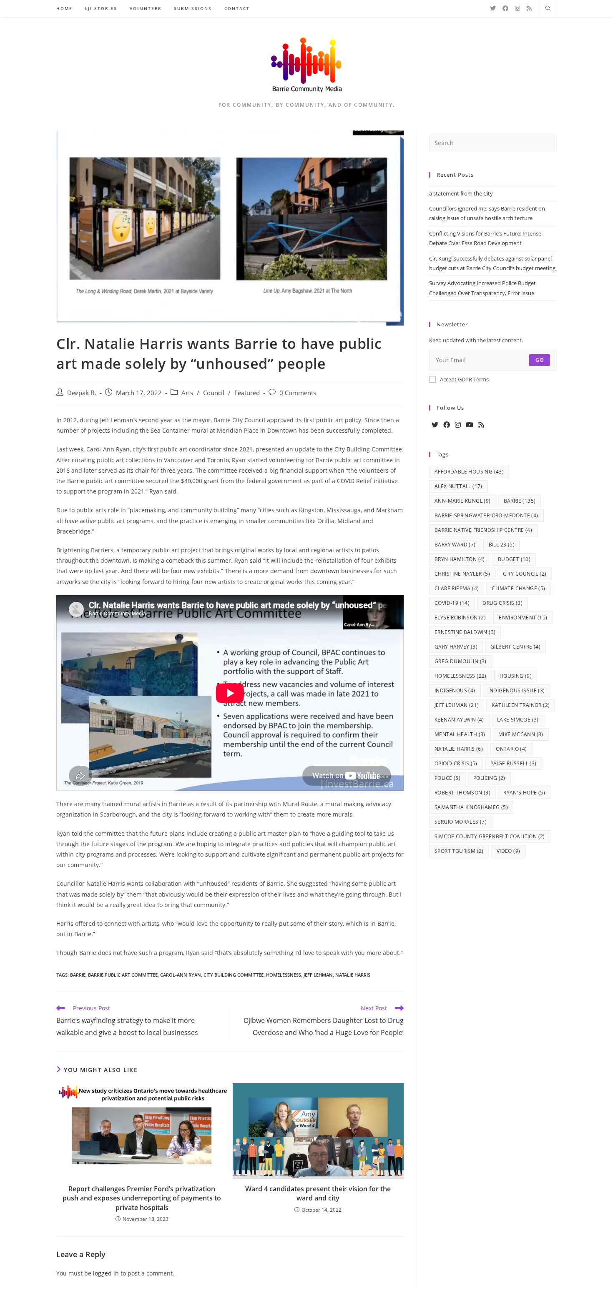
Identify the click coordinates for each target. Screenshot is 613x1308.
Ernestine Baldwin (465, 632)
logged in (106, 1273)
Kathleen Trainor (521, 705)
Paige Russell (513, 763)
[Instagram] (458, 425)
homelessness (283, 975)
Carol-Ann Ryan (180, 975)
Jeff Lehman (318, 975)
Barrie (77, 975)
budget (514, 559)
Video (508, 850)
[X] (435, 425)
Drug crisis (502, 602)
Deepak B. (81, 393)
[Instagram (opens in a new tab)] (517, 8)
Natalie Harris (352, 975)
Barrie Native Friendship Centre (483, 530)
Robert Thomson (462, 792)
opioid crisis (456, 763)
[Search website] (548, 8)
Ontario (511, 748)
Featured (247, 393)
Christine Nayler (462, 573)
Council (213, 393)
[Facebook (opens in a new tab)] (505, 8)
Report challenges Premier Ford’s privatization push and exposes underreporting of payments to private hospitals (142, 1198)
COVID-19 (452, 602)
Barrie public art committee (123, 975)
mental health (460, 734)
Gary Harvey (456, 646)
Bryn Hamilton (460, 559)
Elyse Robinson (460, 617)
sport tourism (459, 850)
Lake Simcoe (518, 719)
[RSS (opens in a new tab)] (529, 8)
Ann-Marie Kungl (463, 500)
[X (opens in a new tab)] (493, 8)
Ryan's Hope (524, 792)
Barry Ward (455, 544)
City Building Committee (233, 975)
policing (489, 778)
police (447, 778)
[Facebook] (446, 425)
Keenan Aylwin (459, 719)
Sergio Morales (461, 821)
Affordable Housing (469, 471)
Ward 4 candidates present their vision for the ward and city (318, 1193)
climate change (518, 588)
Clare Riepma (457, 588)
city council (524, 573)
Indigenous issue (516, 690)
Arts (187, 393)
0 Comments (297, 393)
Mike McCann (520, 734)
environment (523, 617)
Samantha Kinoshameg (471, 807)
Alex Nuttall (458, 486)
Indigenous (455, 690)
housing (516, 675)
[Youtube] (469, 425)
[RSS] (481, 425)
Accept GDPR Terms (464, 379)
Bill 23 (502, 544)
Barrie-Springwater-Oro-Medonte (486, 515)
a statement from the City (461, 193)
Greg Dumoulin (461, 661)
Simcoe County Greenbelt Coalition (490, 836)
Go (539, 359)
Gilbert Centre (515, 646)
